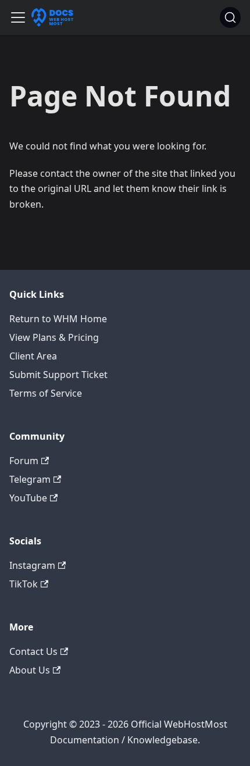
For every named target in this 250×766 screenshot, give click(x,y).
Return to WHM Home (58, 318)
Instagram (32, 565)
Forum (23, 460)
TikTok (23, 584)
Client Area (33, 356)
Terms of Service (45, 393)
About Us (29, 670)
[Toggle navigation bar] (18, 17)
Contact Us (33, 651)
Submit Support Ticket (58, 374)
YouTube (28, 497)
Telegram (30, 479)
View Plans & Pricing (54, 337)
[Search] (230, 17)
